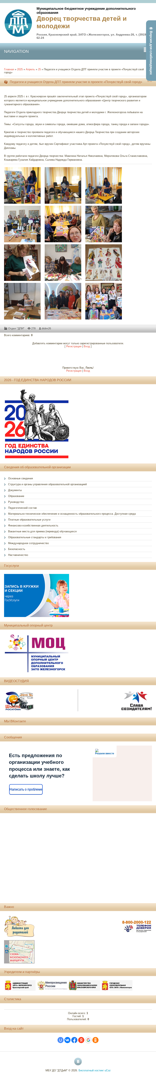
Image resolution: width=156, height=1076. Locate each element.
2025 (20, 69)
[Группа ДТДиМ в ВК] (78, 1061)
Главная (9, 69)
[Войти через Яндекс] (81, 1040)
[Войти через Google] (88, 1040)
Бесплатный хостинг (91, 1070)
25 (39, 69)
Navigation (16, 51)
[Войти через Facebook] (74, 1040)
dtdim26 (46, 328)
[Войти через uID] (60, 1040)
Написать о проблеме (26, 789)
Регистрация (73, 346)
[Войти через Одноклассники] (95, 1040)
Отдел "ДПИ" (16, 328)
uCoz (108, 1070)
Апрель (30, 69)
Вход (87, 346)
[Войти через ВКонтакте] (67, 1040)
